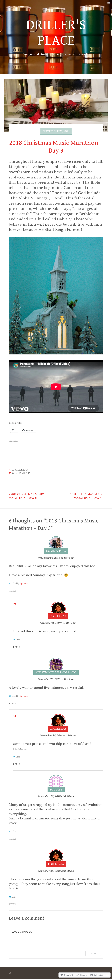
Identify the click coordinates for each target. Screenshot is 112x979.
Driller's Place (56, 33)
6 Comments (21, 473)
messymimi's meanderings (56, 672)
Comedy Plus (56, 550)
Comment (93, 953)
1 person (24, 583)
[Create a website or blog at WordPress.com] (10, 973)
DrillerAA (20, 469)
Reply (12, 591)
